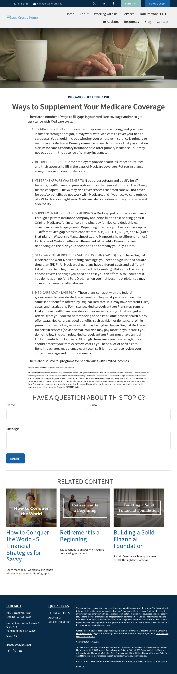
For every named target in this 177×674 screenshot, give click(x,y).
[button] (70, 13)
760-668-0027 (23, 616)
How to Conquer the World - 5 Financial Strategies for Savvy (27, 545)
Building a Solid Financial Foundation (134, 539)
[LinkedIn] (104, 3)
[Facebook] (113, 3)
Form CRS (131, 3)
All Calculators (59, 622)
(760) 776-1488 (20, 3)
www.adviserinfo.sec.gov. (135, 655)
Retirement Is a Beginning (80, 535)
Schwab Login (157, 3)
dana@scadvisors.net (49, 3)
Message (12, 428)
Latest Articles (59, 613)
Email (94, 405)
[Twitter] (94, 3)
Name (10, 405)
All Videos (55, 617)
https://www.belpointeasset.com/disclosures (147, 661)
